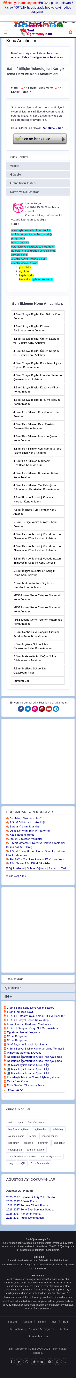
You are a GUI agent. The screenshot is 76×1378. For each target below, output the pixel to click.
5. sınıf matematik (40, 1163)
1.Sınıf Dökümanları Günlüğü (27, 822)
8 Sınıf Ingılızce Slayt (19, 1011)
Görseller (16, 174)
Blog (65, 1321)
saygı (11, 1163)
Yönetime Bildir (52, 127)
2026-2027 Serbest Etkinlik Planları (27, 1205)
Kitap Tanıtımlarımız (21, 834)
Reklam (27, 1321)
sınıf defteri (59, 1143)
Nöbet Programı (16, 1036)
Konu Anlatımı (19, 156)
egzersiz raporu (50, 1136)
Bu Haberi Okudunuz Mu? (25, 818)
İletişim (12, 1321)
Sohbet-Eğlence (37, 868)
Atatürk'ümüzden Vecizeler (25, 838)
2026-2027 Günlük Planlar (22, 1201)
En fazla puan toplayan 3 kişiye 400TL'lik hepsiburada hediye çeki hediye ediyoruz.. (39, 7)
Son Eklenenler (41, 53)
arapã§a (28, 1143)
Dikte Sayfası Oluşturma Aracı (25, 1085)
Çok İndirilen (13, 987)
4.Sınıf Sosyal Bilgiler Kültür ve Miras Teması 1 (35, 1048)
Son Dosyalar (14, 978)
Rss (54, 1321)
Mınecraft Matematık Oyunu (24, 1052)
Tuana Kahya (33, 203)
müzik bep (58, 1129)
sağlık (22, 1163)
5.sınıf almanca (36, 1122)
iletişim (59, 1264)
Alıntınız (54, 868)
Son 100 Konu (17, 875)
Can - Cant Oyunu (17, 1081)
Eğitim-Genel (16, 868)
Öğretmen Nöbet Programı (23, 1032)
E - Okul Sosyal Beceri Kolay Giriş (27, 1019)
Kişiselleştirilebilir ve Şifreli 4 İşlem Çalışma (33, 1077)
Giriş (26, 53)
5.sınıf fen (43, 1143)
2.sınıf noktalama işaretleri (22, 1156)
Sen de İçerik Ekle (36, 139)
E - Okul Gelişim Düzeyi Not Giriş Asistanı (32, 1028)
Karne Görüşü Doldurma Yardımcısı (28, 1024)
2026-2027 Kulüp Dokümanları (25, 1217)
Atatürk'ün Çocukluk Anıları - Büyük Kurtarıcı (36, 859)
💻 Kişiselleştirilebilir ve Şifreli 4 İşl (27, 1064)
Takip (64, 868)
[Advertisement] (38, 761)
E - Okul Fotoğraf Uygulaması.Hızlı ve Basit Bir (35, 1015)
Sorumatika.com (38, 1336)
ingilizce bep (40, 1129)
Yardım (42, 1321)
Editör (9, 996)
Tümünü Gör (21, 680)
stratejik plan (15, 1149)
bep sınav (13, 1143)
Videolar (15, 165)
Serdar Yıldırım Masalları (25, 826)
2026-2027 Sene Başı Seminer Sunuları (30, 1209)
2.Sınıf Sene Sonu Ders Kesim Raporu (30, 1007)
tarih (10, 1122)
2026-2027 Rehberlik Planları (24, 1213)
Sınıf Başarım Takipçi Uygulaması (27, 1044)
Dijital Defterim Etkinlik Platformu (29, 830)
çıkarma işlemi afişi (51, 1156)
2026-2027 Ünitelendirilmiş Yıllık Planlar (30, 1197)
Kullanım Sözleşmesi (41, 1329)
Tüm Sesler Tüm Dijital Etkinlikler (29, 863)
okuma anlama (16, 1136)
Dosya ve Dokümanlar (24, 191)
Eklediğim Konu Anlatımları (46, 57)
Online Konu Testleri (22, 183)
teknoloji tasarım (35, 1149)
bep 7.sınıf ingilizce (18, 1129)
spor (20, 1122)
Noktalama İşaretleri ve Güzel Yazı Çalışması (34, 1056)
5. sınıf (32, 1136)
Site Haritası (15, 1329)
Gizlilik (64, 1329)
